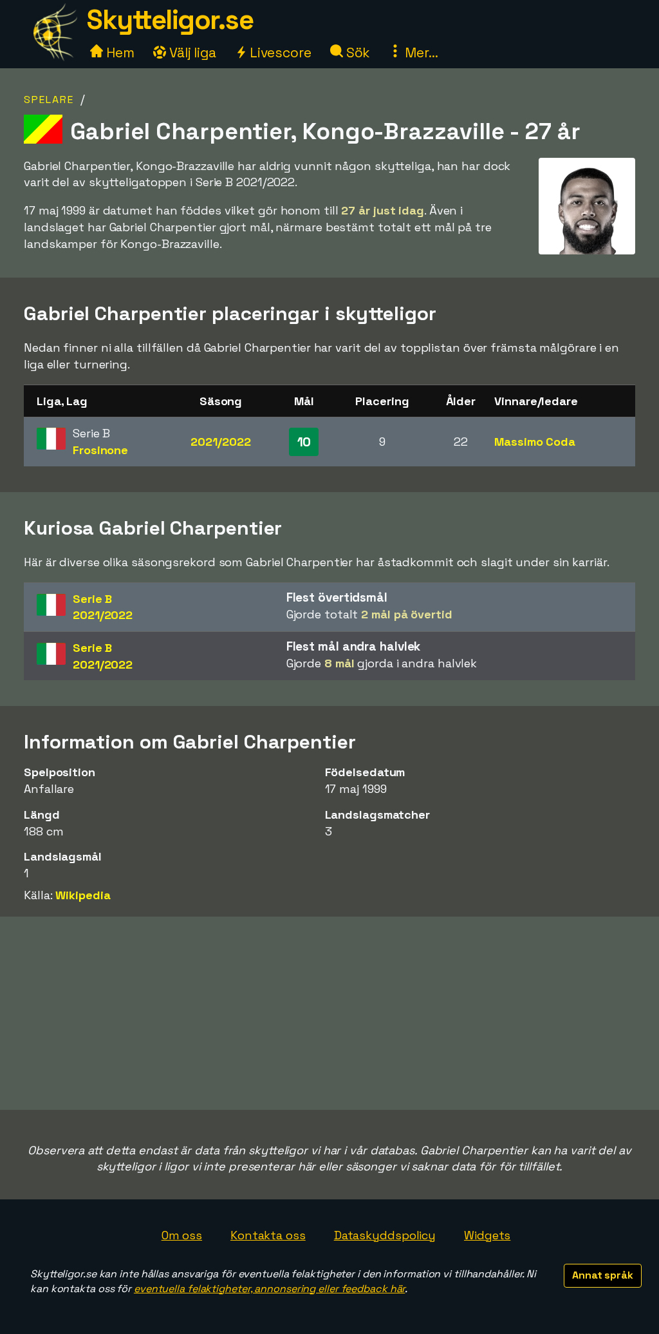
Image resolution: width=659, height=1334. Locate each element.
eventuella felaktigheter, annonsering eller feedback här (269, 1288)
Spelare (49, 99)
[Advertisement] (329, 1013)
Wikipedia (82, 895)
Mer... (420, 52)
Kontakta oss (268, 1235)
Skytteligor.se (170, 20)
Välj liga (191, 52)
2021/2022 (220, 441)
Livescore (278, 52)
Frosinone (100, 450)
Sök (357, 52)
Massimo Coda (534, 441)
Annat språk (602, 1275)
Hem (119, 52)
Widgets (487, 1235)
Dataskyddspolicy (385, 1235)
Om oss (182, 1235)
